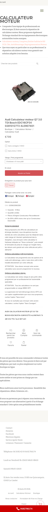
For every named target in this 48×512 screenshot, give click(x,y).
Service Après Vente (14, 440)
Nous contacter (11, 499)
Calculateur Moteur (23, 129)
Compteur (23, 41)
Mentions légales (13, 437)
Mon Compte (23, 334)
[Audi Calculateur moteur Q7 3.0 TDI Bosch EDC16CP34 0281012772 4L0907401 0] (24, 92)
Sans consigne (16, 146)
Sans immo (15, 151)
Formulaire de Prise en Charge (31, 499)
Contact (9, 428)
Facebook (10, 434)
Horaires (9, 431)
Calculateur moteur (10, 41)
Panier (23, 345)
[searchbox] (19, 63)
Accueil (11, 493)
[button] (10, 185)
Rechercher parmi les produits (11, 335)
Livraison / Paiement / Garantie (18, 443)
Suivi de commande (37, 334)
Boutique (8, 129)
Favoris (11, 345)
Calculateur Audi (12, 132)
